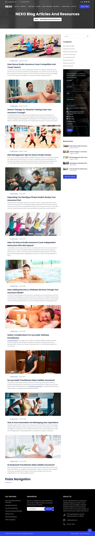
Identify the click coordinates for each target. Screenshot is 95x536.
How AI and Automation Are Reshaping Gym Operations (32, 422)
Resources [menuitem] (56, 6)
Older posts (8, 482)
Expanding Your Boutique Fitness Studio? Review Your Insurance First (31, 198)
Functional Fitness (69, 54)
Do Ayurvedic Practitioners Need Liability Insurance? (31, 380)
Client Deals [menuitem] (31, 6)
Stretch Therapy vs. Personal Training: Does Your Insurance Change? (29, 111)
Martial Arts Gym (69, 63)
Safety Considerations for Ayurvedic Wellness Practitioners (28, 336)
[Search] (87, 36)
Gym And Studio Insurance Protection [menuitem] (13, 501)
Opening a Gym (68, 49)
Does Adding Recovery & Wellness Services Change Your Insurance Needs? (32, 291)
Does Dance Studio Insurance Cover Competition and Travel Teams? (31, 65)
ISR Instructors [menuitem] (9, 514)
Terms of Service (85, 533)
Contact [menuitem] (73, 6)
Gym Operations (69, 57)
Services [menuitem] (23, 6)
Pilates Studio (68, 66)
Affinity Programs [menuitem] (47, 6)
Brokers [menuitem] (38, 6)
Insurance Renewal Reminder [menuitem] (13, 511)
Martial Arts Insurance (70, 51)
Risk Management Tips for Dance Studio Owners (29, 155)
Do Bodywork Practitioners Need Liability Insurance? (31, 465)
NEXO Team (14, 60)
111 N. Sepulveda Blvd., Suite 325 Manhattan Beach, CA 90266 (75, 515)
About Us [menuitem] (16, 6)
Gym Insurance (68, 46)
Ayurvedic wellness (12, 340)
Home (36, 19)
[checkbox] (76, 113)
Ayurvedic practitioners (35, 386)
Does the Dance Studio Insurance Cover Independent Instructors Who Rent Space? (31, 244)
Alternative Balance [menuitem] (11, 517)
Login (81, 2)
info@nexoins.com (11, 2)
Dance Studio (68, 60)
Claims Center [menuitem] (65, 6)
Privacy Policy (75, 533)
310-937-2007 (25, 2)
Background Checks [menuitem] (11, 505)
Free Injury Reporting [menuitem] (11, 508)
